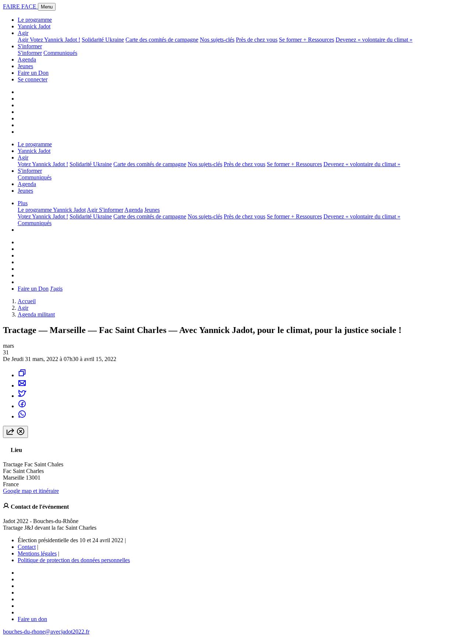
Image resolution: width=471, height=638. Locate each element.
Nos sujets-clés (217, 39)
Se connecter (32, 79)
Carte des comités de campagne (161, 39)
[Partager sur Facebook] (22, 406)
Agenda (27, 59)
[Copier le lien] (22, 375)
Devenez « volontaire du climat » (374, 39)
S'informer (30, 46)
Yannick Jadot (34, 26)
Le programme (35, 20)
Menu (47, 7)
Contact (27, 547)
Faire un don (32, 619)
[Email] (22, 385)
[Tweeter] (22, 396)
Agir (23, 33)
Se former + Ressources (306, 39)
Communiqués (60, 53)
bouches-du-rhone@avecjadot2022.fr (46, 631)
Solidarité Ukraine (103, 39)
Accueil (27, 301)
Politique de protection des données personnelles (74, 560)
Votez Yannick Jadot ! (55, 39)
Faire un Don (33, 73)
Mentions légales (37, 553)
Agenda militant (36, 314)
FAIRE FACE (20, 6)
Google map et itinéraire (31, 491)
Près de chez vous (256, 39)
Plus (23, 203)
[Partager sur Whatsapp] (22, 416)
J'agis (56, 288)
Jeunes (25, 66)
